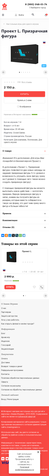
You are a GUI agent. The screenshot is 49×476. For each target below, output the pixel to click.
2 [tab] (21, 72)
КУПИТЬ (24, 94)
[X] (13, 235)
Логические (32, 140)
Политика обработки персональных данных (20, 378)
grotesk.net (43, 469)
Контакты (5, 374)
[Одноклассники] (6, 235)
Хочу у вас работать (10, 320)
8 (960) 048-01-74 (36, 4)
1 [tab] (19, 72)
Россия (28, 136)
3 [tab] (23, 72)
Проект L (36, 161)
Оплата (4, 358)
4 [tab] (25, 72)
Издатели (5, 341)
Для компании (20, 140)
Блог (3, 333)
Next (45, 72)
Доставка (5, 362)
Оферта (4, 382)
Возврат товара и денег (11, 366)
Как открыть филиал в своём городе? (17, 324)
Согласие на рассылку (11, 386)
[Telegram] (23, 235)
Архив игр (5, 337)
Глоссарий (6, 345)
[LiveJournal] (16, 235)
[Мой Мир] (9, 235)
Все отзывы (27, 82)
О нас (3, 308)
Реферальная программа (12, 370)
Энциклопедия (7, 349)
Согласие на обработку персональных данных (21, 390)
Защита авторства (9, 316)
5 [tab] (27, 72)
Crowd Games (19, 133)
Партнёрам (6, 312)
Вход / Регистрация (10, 399)
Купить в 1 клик (24, 100)
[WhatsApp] (20, 235)
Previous (3, 72)
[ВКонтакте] (2, 235)
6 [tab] (29, 72)
